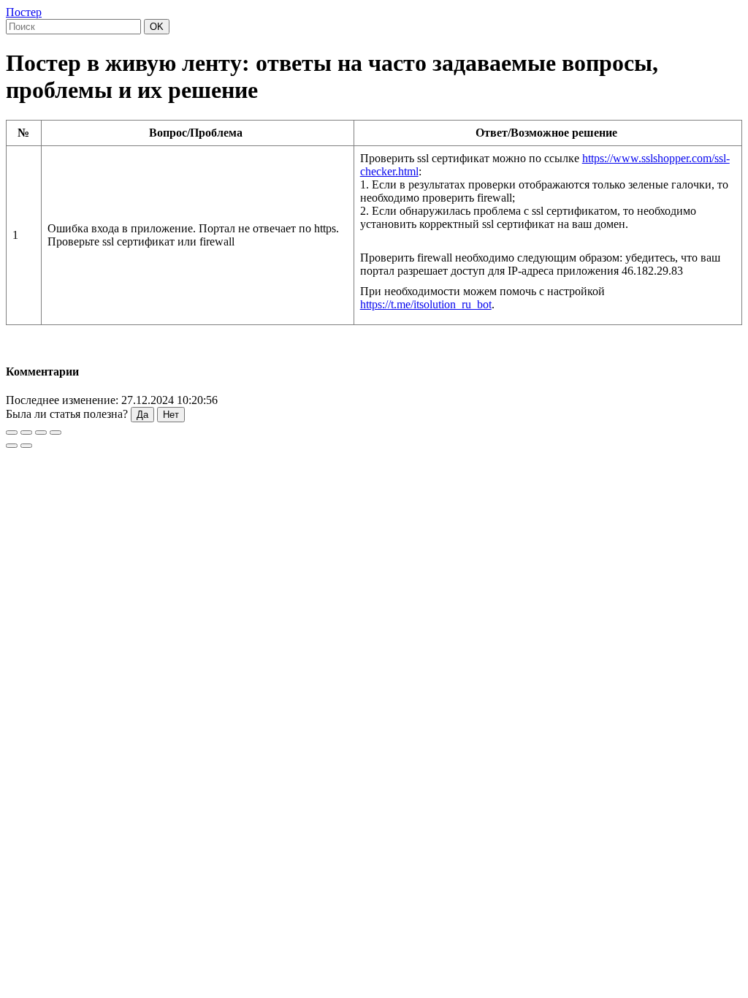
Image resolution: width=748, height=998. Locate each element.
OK (157, 26)
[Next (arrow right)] (26, 445)
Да (142, 414)
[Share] (26, 432)
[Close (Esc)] (12, 432)
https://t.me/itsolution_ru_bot (426, 304)
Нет (171, 414)
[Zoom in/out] (55, 432)
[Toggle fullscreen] (41, 432)
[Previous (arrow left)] (12, 445)
